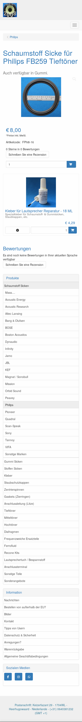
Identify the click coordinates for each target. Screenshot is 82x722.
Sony (8, 433)
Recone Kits (11, 553)
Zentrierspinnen (14, 489)
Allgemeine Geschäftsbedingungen (26, 656)
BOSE (9, 328)
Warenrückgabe (14, 649)
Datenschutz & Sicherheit (20, 635)
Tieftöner (10, 511)
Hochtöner (10, 525)
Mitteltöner (11, 518)
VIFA (8, 447)
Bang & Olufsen (15, 321)
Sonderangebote (14, 581)
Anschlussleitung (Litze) (19, 504)
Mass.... (10, 292)
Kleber (8, 475)
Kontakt (9, 621)
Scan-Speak (12, 426)
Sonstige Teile (13, 574)
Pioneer (10, 412)
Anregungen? (12, 642)
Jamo (8, 356)
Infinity (9, 349)
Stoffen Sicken (13, 468)
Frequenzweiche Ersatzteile (21, 539)
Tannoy (10, 440)
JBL (7, 363)
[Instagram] (18, 676)
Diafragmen (11, 532)
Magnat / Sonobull (16, 377)
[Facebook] (8, 676)
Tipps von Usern (14, 628)
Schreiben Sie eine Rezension (27, 154)
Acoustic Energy (15, 300)
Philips (9, 405)
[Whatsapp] (29, 676)
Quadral (10, 419)
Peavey (10, 398)
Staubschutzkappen (16, 482)
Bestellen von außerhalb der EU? (25, 607)
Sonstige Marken (15, 454)
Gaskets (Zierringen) (17, 497)
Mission (10, 384)
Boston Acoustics (16, 335)
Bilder (7, 614)
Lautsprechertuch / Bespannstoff (24, 560)
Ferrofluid (10, 546)
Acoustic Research (17, 307)
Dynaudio (11, 342)
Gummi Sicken (13, 461)
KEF (8, 370)
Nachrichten (11, 600)
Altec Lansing (13, 314)
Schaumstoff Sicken (16, 286)
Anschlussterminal (15, 567)
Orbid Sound (13, 391)
